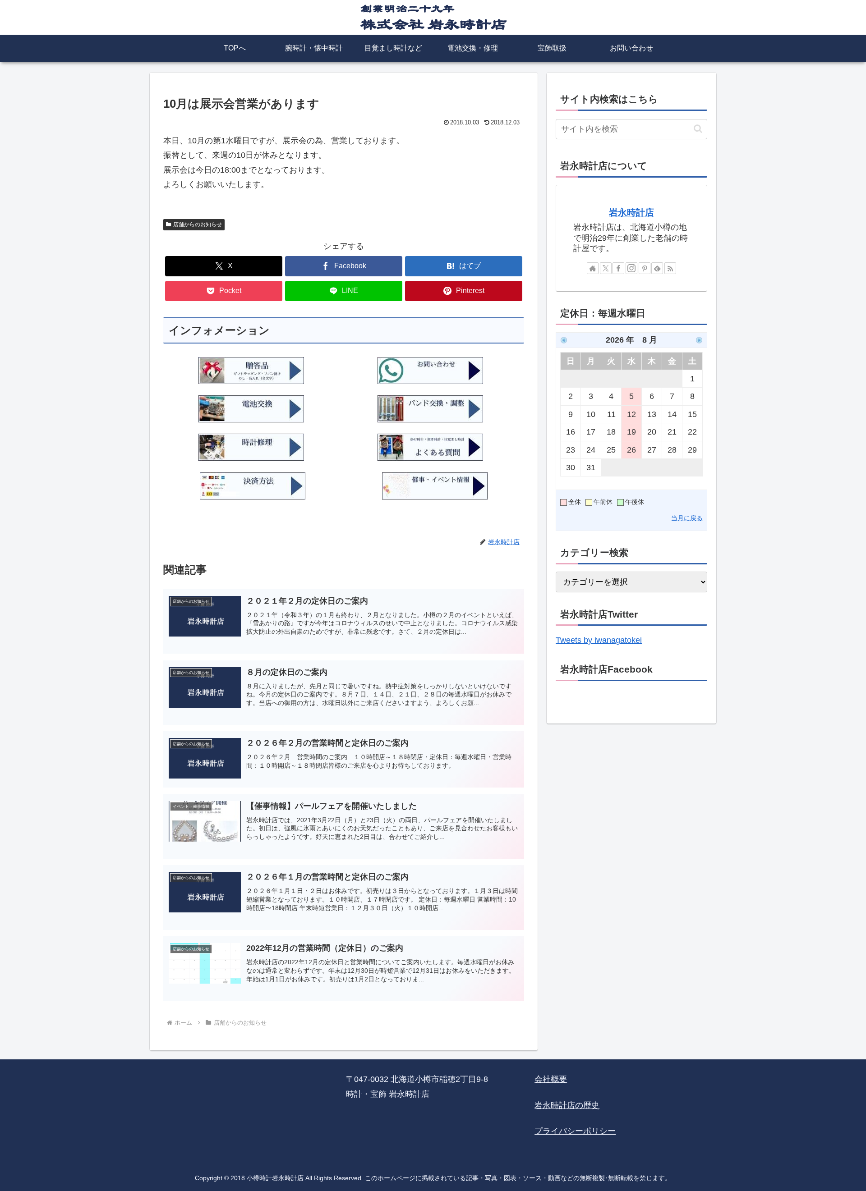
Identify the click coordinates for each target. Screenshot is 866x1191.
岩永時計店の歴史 (566, 1105)
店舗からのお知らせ (197, 224)
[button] (698, 129)
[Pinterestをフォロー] (644, 268)
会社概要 (550, 1079)
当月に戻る (687, 518)
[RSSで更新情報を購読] (670, 268)
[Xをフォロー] (606, 268)
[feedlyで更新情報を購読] (657, 268)
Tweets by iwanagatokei (599, 640)
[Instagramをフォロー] (631, 268)
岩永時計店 (631, 212)
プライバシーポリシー (575, 1131)
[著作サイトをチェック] (593, 268)
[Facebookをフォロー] (618, 268)
